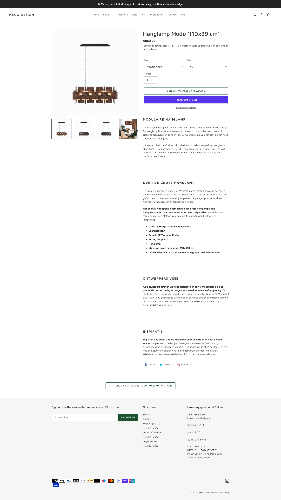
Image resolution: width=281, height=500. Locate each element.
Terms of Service (152, 432)
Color (147, 60)
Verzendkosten (199, 45)
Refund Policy (150, 427)
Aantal (147, 73)
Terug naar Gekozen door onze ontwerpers (143, 385)
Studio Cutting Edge (198, 457)
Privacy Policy (150, 445)
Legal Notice (150, 441)
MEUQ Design (21, 14)
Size (189, 60)
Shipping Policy (151, 423)
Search (146, 414)
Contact (147, 419)
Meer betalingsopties (186, 107)
